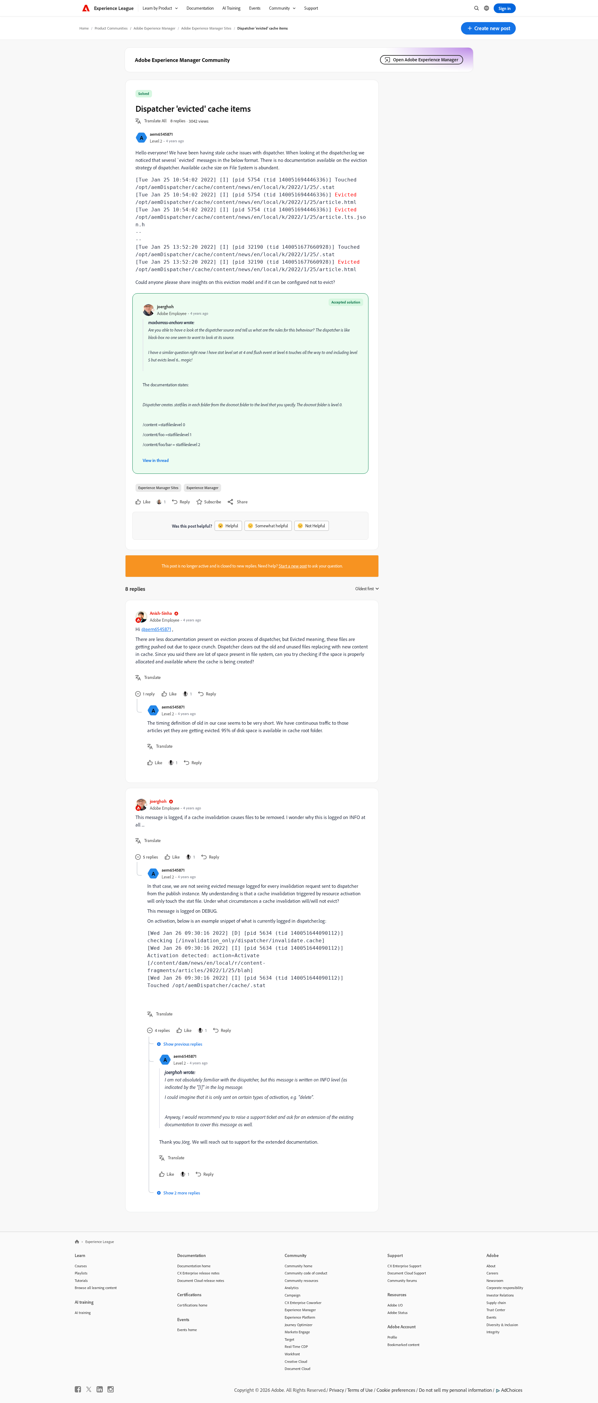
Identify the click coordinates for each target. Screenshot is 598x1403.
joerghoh (165, 306)
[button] (488, 28)
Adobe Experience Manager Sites (206, 28)
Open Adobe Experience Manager (425, 60)
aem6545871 (161, 134)
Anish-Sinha (161, 613)
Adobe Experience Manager (154, 28)
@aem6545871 (156, 629)
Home (84, 28)
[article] (250, 654)
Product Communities (111, 28)
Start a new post (293, 566)
